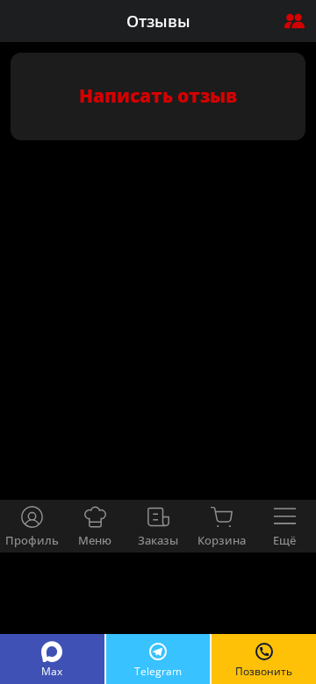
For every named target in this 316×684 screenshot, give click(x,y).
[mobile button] (294, 21)
